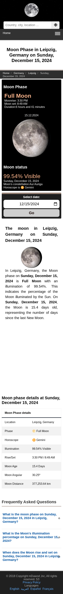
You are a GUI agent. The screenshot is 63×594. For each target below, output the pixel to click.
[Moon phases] (31, 10)
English (14, 588)
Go (31, 213)
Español (35, 588)
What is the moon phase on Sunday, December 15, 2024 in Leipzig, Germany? (30, 518)
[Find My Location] (55, 25)
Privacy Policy (31, 582)
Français (48, 588)
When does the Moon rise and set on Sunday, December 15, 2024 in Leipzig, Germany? (31, 556)
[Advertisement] (31, 360)
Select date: (31, 197)
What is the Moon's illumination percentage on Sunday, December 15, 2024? (30, 537)
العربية (25, 588)
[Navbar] (57, 33)
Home (6, 33)
